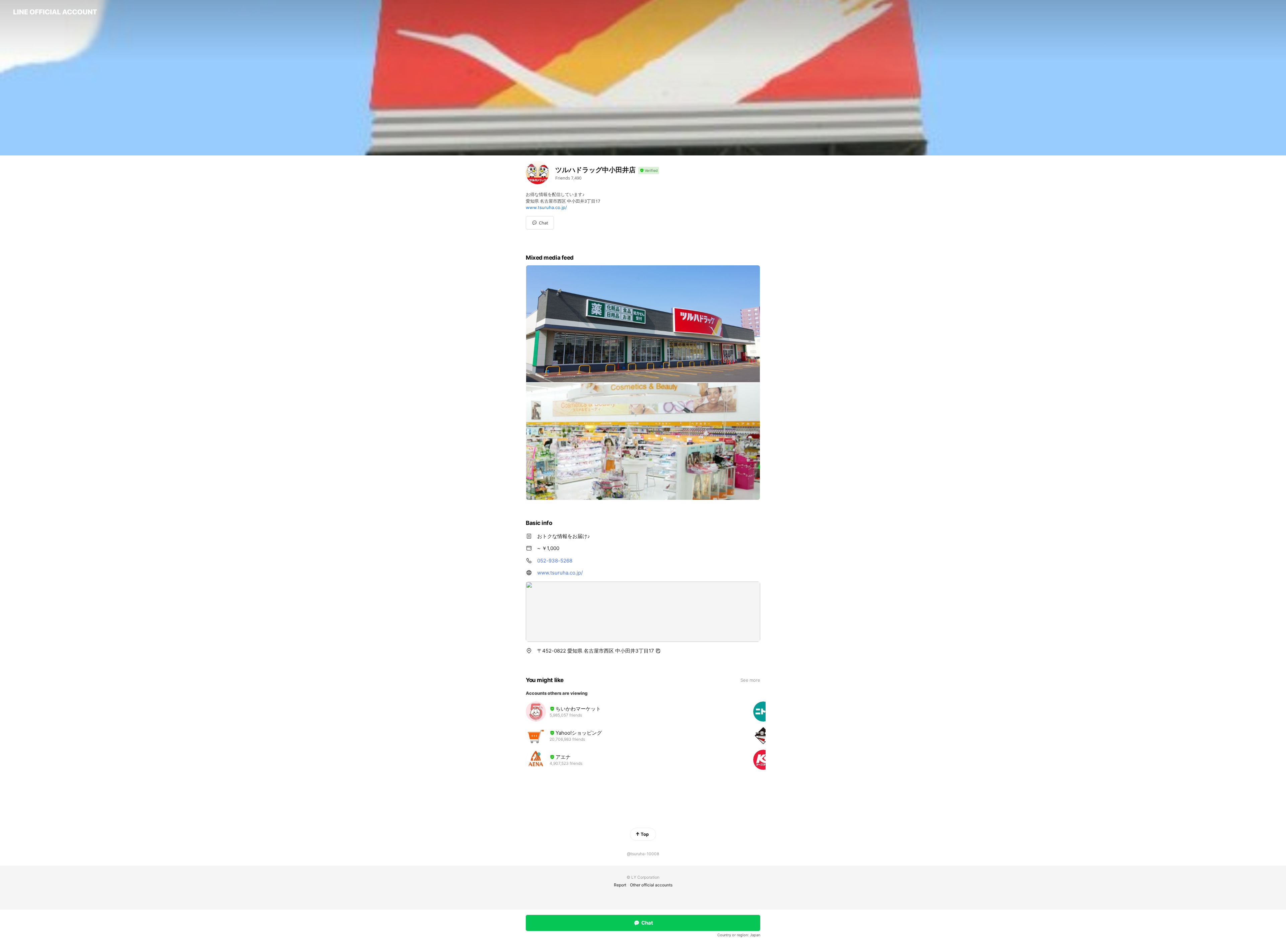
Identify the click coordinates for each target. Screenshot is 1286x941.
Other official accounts (651, 884)
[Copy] (658, 651)
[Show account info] (648, 171)
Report (620, 884)
